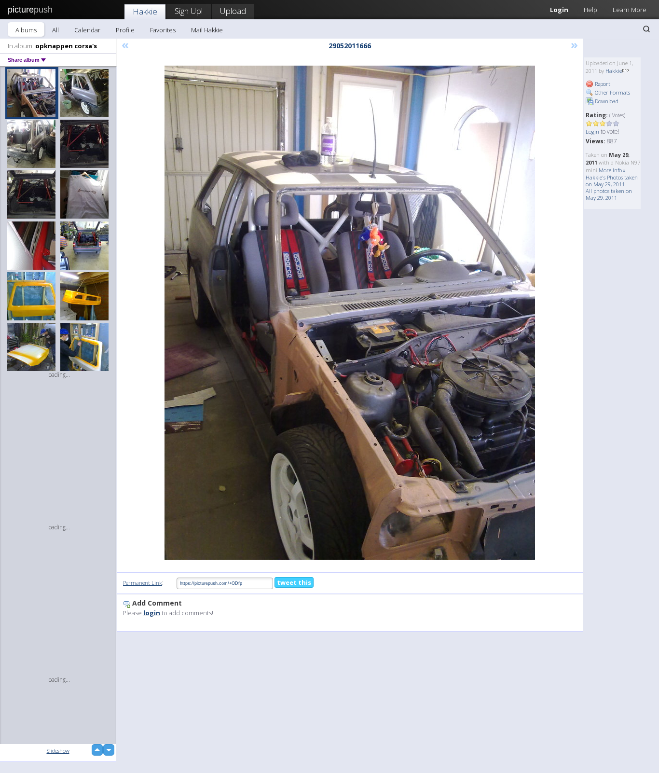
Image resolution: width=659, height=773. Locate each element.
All (55, 30)
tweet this (294, 582)
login (151, 612)
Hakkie (145, 11)
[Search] (646, 29)
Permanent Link (142, 582)
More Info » (612, 170)
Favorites (163, 30)
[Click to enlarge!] (350, 313)
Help (590, 9)
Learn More (629, 9)
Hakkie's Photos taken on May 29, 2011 (612, 181)
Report (601, 83)
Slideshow (58, 750)
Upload (233, 10)
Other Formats (611, 92)
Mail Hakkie (207, 30)
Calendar (87, 30)
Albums (26, 30)
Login (559, 9)
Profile (125, 30)
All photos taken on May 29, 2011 (609, 194)
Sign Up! (189, 10)
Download (605, 101)
